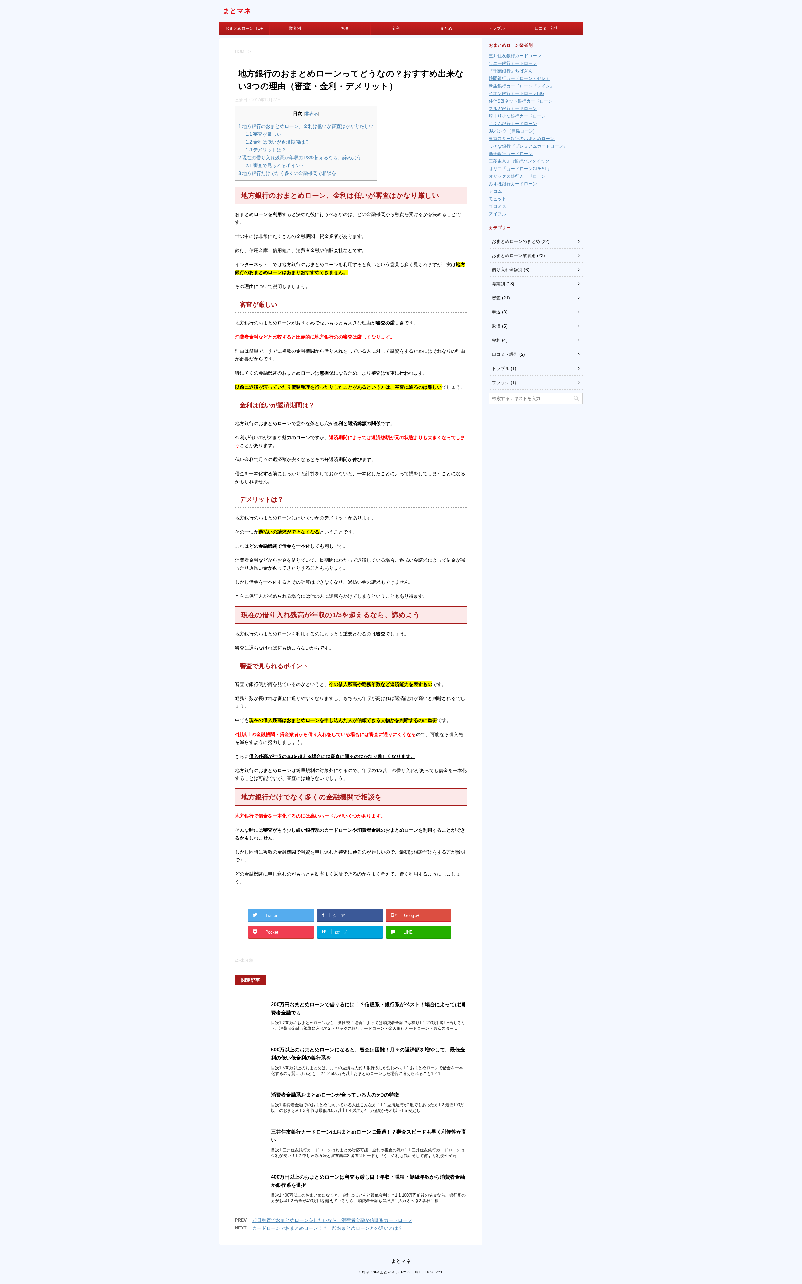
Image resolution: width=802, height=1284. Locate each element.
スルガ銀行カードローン (513, 108)
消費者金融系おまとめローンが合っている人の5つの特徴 (335, 1094)
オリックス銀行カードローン (517, 176)
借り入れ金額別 (507, 269)
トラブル (496, 28)
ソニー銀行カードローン (513, 63)
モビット (497, 198)
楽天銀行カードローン (511, 153)
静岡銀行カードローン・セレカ (519, 78)
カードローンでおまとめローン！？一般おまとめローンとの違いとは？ (327, 1228)
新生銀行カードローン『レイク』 (522, 85)
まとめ (446, 28)
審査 (345, 28)
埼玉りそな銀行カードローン (517, 115)
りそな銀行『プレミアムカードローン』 (528, 146)
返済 (496, 326)
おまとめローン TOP (244, 28)
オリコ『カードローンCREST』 (520, 168)
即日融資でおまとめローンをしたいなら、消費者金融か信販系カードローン (332, 1220)
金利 (396, 28)
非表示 (311, 113)
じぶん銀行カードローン (513, 123)
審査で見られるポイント (275, 165)
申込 (496, 311)
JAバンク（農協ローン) (512, 131)
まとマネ (236, 11)
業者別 (295, 28)
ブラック (500, 382)
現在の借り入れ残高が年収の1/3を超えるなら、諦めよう (299, 157)
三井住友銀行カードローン (515, 55)
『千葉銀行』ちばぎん (511, 70)
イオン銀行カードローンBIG (516, 93)
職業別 (498, 283)
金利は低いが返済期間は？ (278, 142)
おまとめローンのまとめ (516, 241)
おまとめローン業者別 (514, 255)
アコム (495, 191)
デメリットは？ (266, 149)
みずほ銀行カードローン (513, 183)
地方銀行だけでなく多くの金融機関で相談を (287, 173)
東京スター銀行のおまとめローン (522, 138)
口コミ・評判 (547, 28)
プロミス (497, 206)
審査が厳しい (263, 134)
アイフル (497, 213)
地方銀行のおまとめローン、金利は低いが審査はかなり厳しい (306, 126)
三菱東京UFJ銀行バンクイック (519, 161)
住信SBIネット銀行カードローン (521, 100)
